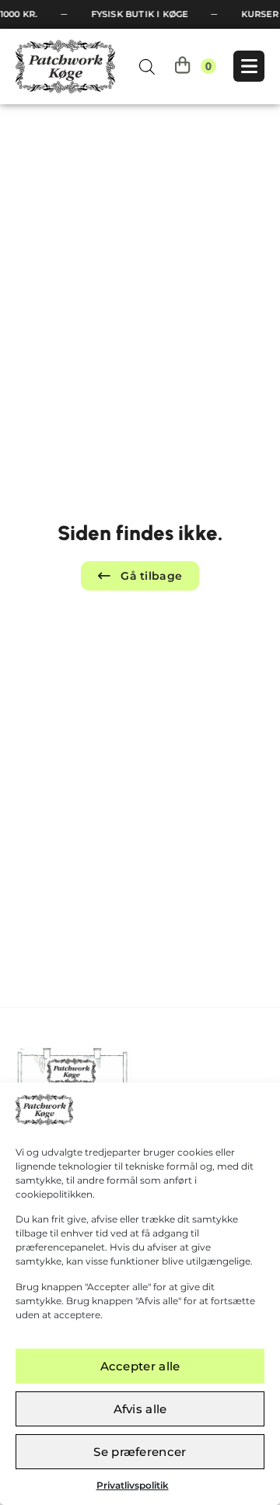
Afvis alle (140, 1409)
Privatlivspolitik (132, 1485)
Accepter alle (140, 1366)
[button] (140, 576)
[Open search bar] (147, 66)
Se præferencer (139, 1451)
